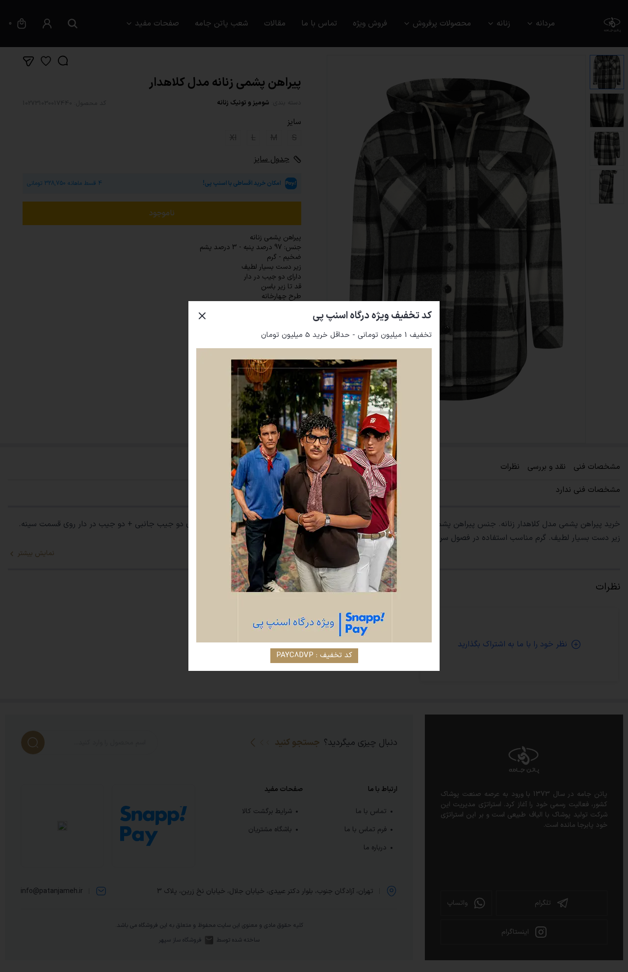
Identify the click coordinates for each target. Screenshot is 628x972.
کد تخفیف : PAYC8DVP (314, 655)
